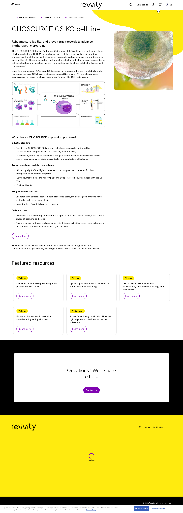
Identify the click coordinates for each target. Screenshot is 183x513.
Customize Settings (158, 508)
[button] (153, 5)
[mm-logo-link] (91, 5)
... (13, 17)
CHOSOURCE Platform (53, 17)
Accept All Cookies (141, 508)
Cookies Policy (91, 510)
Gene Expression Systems (31, 17)
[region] (91, 509)
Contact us (142, 4)
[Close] (179, 508)
